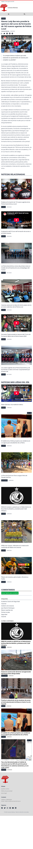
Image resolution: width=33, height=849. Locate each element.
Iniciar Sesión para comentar (10, 593)
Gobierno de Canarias (7, 606)
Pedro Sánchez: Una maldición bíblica (12, 404)
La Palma (3, 445)
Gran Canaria (4, 480)
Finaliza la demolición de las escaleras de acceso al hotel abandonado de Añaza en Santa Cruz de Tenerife (16, 702)
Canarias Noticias (5, 31)
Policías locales (5, 612)
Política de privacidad (6, 791)
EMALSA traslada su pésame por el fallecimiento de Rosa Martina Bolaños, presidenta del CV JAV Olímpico (16, 509)
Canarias (3, 18)
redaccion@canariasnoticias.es (13, 801)
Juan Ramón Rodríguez (8, 608)
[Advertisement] (16, 832)
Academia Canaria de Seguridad (10, 601)
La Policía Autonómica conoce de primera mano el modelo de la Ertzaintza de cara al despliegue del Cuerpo (15, 268)
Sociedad (3, 513)
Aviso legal (4, 793)
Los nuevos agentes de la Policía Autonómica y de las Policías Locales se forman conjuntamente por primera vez (15, 369)
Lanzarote (4, 769)
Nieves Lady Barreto (7, 610)
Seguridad (4, 614)
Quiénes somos (5, 789)
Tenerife (3, 616)
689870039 (9, 799)
